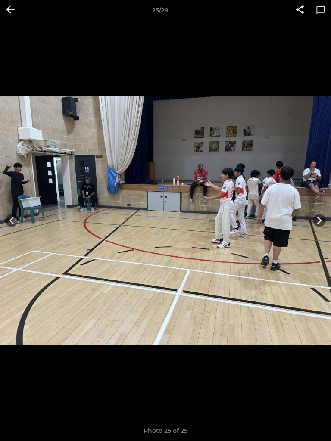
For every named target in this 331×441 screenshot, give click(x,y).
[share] (300, 10)
